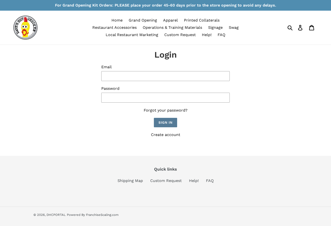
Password (110, 88)
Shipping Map (130, 180)
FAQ (210, 180)
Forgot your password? (166, 110)
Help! (194, 180)
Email (106, 67)
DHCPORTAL (56, 215)
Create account (165, 134)
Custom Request (166, 180)
